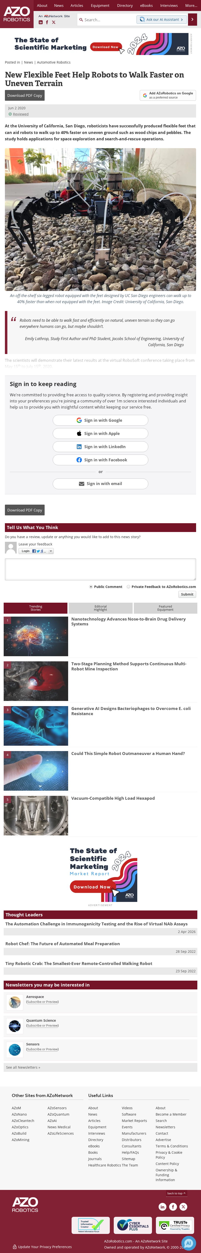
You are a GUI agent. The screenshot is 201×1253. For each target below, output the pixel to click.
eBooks (94, 1146)
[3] (36, 725)
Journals (95, 1158)
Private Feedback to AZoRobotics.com (164, 586)
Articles (94, 1120)
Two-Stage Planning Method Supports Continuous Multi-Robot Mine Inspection (128, 666)
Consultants (131, 1146)
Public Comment (108, 586)
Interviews (96, 1133)
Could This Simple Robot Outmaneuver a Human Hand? (128, 753)
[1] (36, 636)
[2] (36, 681)
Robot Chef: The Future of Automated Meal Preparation (62, 943)
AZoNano (19, 1114)
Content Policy (167, 1163)
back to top (175, 1193)
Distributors (131, 1139)
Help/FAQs (130, 1152)
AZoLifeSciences (61, 1133)
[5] (36, 815)
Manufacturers (134, 1133)
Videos (127, 1108)
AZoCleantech (23, 1120)
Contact (162, 1133)
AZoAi (52, 1120)
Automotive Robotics (54, 62)
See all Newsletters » (23, 1067)
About (93, 1108)
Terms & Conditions (172, 1146)
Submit (187, 594)
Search (161, 1120)
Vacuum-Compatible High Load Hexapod (113, 798)
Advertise (163, 1139)
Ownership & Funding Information (166, 1175)
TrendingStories (35, 608)
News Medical (59, 1127)
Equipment (97, 1127)
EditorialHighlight (100, 608)
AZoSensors (57, 1108)
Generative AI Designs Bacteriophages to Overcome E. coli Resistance (131, 711)
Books (93, 1152)
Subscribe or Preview (42, 1001)
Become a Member (171, 1114)
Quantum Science (41, 1020)
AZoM (16, 1108)
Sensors (32, 1044)
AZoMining (20, 1139)
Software (129, 1114)
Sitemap (128, 1158)
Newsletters (165, 1127)
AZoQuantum (58, 1114)
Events (127, 1127)
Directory (95, 1139)
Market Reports (134, 1120)
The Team (130, 1165)
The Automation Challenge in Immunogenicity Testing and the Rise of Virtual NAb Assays (96, 924)
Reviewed (21, 114)
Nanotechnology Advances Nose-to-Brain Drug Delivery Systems (128, 621)
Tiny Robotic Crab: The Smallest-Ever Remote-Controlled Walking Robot (78, 963)
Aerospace (35, 996)
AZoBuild (19, 1133)
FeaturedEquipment (165, 608)
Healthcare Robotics (104, 1165)
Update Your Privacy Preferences (44, 1246)
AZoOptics (20, 1127)
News (28, 62)
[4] (36, 770)
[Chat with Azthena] (188, 1243)
